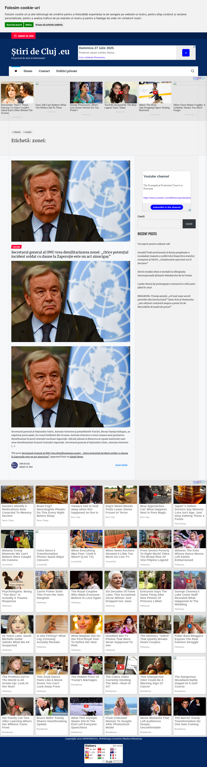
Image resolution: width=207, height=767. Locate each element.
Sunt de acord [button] (14, 24)
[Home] (15, 71)
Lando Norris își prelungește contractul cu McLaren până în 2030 (166, 285)
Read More (121, 465)
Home (28, 71)
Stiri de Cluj (24, 463)
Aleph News (76, 456)
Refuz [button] (29, 24)
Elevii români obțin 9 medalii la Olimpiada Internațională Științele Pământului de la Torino (165, 273)
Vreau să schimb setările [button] (49, 24)
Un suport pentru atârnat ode (154, 243)
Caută (141, 216)
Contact (44, 71)
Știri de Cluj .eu (40, 51)
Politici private (66, 71)
